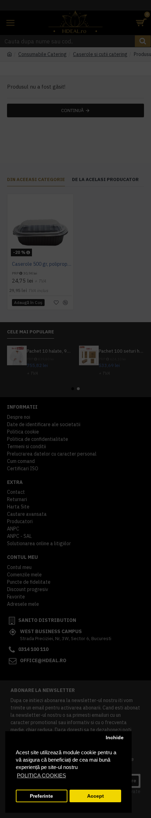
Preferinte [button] (41, 796)
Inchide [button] (115, 737)
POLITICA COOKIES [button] (41, 775)
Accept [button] (95, 796)
